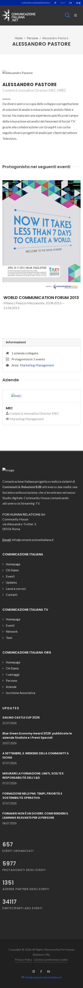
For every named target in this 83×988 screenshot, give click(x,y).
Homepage (13, 564)
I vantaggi (13, 674)
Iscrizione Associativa (20, 693)
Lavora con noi (16, 588)
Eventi (10, 576)
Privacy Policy (23, 959)
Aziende (11, 687)
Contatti (11, 594)
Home (19, 38)
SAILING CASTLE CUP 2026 (21, 718)
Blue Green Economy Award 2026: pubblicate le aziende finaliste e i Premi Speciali (37, 735)
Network (12, 631)
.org (78, 2)
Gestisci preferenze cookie (51, 959)
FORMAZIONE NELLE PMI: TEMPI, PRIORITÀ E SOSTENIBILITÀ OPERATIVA (32, 796)
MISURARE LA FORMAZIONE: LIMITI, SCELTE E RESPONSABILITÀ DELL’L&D (32, 775)
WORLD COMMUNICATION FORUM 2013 (41, 297)
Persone (32, 38)
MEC (62, 90)
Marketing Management (37, 365)
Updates (11, 582)
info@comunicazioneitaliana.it (43, 977)
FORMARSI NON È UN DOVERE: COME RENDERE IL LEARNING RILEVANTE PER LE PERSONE (35, 815)
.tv (70, 2)
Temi (9, 637)
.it (55, 2)
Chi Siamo (12, 570)
